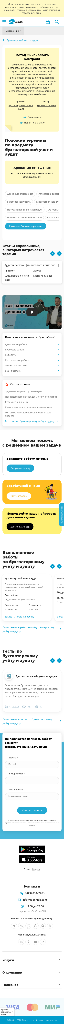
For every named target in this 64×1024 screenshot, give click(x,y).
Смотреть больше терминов (25, 226)
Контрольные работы (17, 360)
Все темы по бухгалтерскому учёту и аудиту (29, 421)
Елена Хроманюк (42, 275)
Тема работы (16, 789)
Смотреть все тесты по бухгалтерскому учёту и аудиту (27, 721)
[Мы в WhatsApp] (36, 926)
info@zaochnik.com (34, 900)
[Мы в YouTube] (36, 942)
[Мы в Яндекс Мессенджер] (50, 926)
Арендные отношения (20, 193)
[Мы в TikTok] (43, 942)
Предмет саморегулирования (24, 217)
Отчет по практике (16, 365)
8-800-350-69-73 (34, 893)
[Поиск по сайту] (57, 21)
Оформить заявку (20, 468)
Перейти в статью (34, 122)
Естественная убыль (19, 201)
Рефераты (10, 354)
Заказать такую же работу (19, 616)
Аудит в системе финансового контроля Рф (31, 265)
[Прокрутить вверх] (4, 1020)
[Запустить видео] (32, 312)
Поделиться (34, 117)
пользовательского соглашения (35, 820)
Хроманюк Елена (46, 105)
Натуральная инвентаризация (24, 209)
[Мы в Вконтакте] (21, 926)
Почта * (13, 757)
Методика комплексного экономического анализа (28, 414)
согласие (31, 823)
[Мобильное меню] (4, 21)
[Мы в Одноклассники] (28, 942)
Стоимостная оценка (17, 402)
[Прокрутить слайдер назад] (52, 253)
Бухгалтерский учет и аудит (21, 107)
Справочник (12, 31)
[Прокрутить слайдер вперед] (59, 253)
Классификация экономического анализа (28, 407)
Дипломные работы (16, 344)
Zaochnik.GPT (18, 526)
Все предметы (13, 370)
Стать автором (19, 495)
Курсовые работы (15, 349)
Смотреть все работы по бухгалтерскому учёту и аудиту (28, 629)
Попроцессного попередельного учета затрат (31, 396)
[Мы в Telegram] (14, 926)
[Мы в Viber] (28, 926)
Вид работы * (17, 773)
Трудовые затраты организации (23, 391)
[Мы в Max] (43, 926)
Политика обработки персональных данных (6, 1012)
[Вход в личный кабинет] (47, 21)
